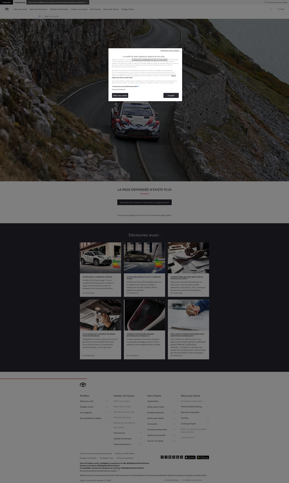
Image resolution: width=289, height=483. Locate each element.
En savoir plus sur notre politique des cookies (124, 86)
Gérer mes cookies (120, 95)
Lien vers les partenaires (118, 89)
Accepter (171, 95)
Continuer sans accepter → (170, 50)
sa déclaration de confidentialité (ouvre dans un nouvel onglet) (149, 59)
